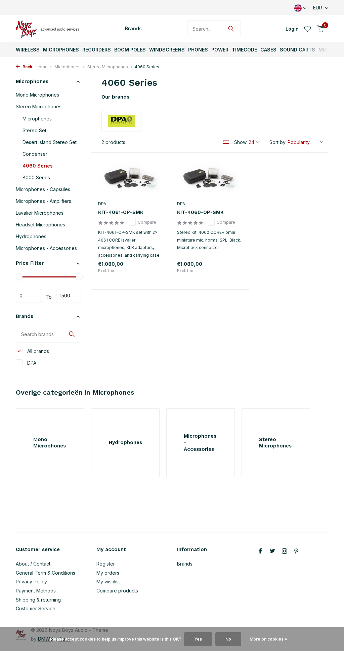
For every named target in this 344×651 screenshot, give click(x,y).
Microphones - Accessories (46, 248)
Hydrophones (31, 236)
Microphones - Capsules (43, 189)
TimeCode (244, 49)
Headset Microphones (40, 224)
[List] (226, 142)
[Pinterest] (296, 551)
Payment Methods (36, 590)
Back (27, 66)
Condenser (35, 154)
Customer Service (35, 608)
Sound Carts (297, 49)
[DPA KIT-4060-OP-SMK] (209, 178)
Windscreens (167, 49)
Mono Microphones (37, 95)
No (228, 639)
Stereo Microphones (107, 66)
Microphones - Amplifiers (43, 201)
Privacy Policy (31, 581)
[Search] (231, 28)
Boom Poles (130, 49)
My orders (107, 573)
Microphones (61, 49)
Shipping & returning (38, 600)
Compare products (117, 590)
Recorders (96, 49)
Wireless (28, 49)
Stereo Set (34, 130)
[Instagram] (284, 551)
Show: (241, 142)
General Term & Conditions (45, 573)
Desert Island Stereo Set (50, 142)
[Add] (151, 277)
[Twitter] (272, 551)
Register (105, 564)
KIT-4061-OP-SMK (120, 212)
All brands (37, 351)
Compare (147, 222)
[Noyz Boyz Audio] (49, 28)
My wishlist (108, 581)
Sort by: (278, 142)
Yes (198, 639)
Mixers (327, 49)
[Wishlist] (307, 28)
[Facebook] (260, 551)
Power (219, 49)
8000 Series (36, 177)
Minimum (28, 295)
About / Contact (33, 564)
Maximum (68, 295)
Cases (268, 49)
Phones (198, 49)
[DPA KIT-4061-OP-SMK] (130, 178)
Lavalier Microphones (39, 213)
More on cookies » (268, 639)
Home (42, 66)
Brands (133, 28)
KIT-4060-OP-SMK (200, 212)
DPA (31, 363)
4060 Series (38, 166)
